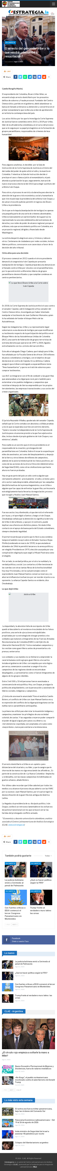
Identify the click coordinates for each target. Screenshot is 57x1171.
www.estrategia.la (16, 825)
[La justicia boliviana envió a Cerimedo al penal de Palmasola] (16, 869)
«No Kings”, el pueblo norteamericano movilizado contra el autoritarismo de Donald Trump (35, 1079)
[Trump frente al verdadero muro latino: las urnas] (41, 897)
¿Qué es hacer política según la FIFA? (31, 973)
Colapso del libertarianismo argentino (31, 1143)
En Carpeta (10, 42)
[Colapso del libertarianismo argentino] (7, 1145)
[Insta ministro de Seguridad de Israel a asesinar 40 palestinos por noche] (7, 1134)
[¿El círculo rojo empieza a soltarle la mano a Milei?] (28, 1034)
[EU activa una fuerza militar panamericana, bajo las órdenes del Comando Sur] (7, 1112)
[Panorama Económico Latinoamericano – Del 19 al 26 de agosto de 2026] (7, 1123)
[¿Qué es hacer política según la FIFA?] (41, 869)
